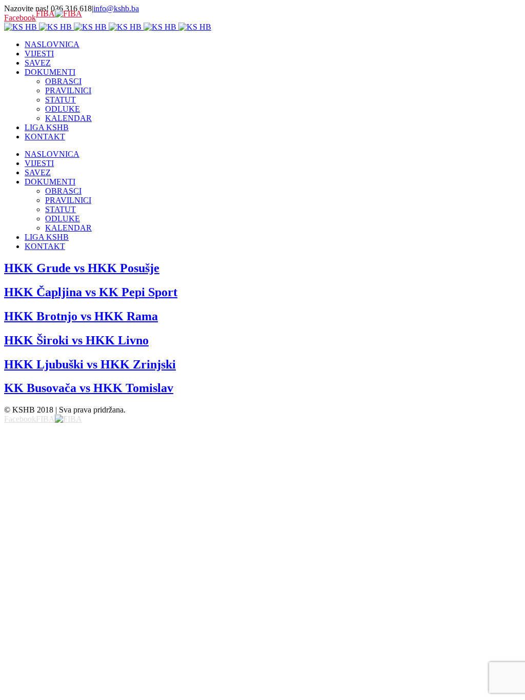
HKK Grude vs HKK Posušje (81, 268)
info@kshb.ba (116, 8)
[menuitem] (273, 44)
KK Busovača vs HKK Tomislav (88, 388)
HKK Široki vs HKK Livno (76, 340)
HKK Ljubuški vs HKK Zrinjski (90, 364)
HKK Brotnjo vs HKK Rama (81, 316)
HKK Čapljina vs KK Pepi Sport (90, 292)
